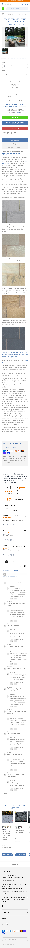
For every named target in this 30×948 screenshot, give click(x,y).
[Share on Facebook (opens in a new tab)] (8, 524)
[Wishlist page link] (20, 5)
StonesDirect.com (9, 944)
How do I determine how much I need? (16, 604)
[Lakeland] (10, 827)
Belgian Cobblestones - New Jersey (20, 831)
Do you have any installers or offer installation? (15, 775)
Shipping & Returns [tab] (14, 147)
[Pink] (21, 827)
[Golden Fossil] (5, 827)
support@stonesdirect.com (16, 877)
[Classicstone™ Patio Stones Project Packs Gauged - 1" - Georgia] (7, 817)
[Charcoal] (3, 827)
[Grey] (16, 827)
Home (3, 13)
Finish (3, 71)
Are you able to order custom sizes (15, 647)
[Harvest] (8, 827)
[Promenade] (3, 829)
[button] (27, 5)
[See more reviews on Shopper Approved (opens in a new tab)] (13, 524)
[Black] (19, 827)
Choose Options (7, 854)
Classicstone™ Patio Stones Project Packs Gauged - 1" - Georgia (6, 835)
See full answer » (21, 594)
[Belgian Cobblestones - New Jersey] (21, 817)
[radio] (21, 487)
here (16, 720)
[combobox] (17, 8)
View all (5, 793)
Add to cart (15, 117)
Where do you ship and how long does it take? (16, 689)
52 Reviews (10, 493)
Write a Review (15, 510)
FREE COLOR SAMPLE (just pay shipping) (15, 123)
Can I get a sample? (13, 625)
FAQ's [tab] (15, 144)
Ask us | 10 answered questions (18, 58)
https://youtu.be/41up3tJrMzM (11, 154)
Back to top (15, 864)
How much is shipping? (14, 582)
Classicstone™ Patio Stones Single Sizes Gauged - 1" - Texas (15, 15)
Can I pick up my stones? (14, 733)
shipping (18, 112)
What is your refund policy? (15, 754)
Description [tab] (15, 140)
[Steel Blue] (5, 829)
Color (3, 62)
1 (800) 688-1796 (11, 875)
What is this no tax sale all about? (17, 668)
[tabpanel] (15, 294)
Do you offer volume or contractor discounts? (17, 712)
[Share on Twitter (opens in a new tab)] (11, 524)
